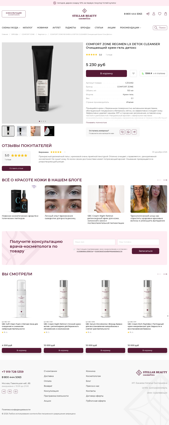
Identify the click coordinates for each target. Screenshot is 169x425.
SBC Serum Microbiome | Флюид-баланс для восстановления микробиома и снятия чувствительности (104, 326)
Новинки (42, 28)
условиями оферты (85, 251)
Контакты (91, 391)
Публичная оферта (96, 401)
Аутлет (57, 28)
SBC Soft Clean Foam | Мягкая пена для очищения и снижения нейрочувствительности (20, 326)
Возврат (48, 386)
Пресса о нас (92, 386)
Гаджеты (70, 28)
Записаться (145, 251)
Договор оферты (94, 396)
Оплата (47, 381)
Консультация (51, 391)
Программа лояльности (56, 396)
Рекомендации (129, 28)
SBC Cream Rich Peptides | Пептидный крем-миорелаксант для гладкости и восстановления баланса (146, 326)
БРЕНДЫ (15, 34)
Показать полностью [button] (96, 122)
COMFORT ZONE (28, 34)
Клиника (90, 371)
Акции (111, 28)
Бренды (85, 28)
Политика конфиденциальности (16, 410)
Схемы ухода (10, 28)
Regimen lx (42, 34)
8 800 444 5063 (133, 14)
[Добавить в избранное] (133, 73)
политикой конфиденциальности (108, 251)
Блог (88, 381)
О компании (50, 371)
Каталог (27, 28)
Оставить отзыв (16, 168)
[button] (165, 180)
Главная (5, 34)
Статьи (99, 28)
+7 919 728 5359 (13, 371)
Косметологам (93, 376)
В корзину (106, 73)
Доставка (49, 376)
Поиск (162, 28)
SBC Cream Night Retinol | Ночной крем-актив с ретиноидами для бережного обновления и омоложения (62, 326)
